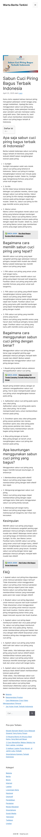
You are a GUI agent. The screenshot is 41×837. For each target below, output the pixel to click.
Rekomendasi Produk (14, 697)
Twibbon (9, 820)
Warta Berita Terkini (15, 4)
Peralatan (10, 803)
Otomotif (9, 797)
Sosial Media (11, 813)
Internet (9, 783)
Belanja (9, 694)
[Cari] (32, 713)
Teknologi (10, 817)
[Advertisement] (20, 34)
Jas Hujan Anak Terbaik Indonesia (19, 707)
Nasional (9, 793)
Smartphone (11, 810)
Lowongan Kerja (12, 790)
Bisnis (8, 780)
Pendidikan (10, 800)
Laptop (9, 787)
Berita (8, 776)
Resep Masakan (12, 807)
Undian (9, 824)
